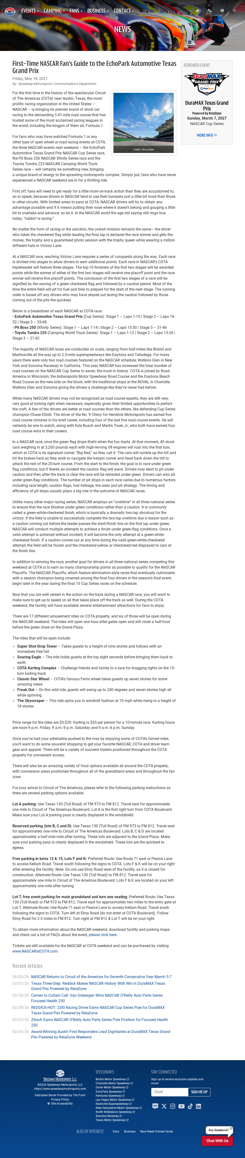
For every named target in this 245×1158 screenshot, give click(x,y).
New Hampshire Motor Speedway (117, 1108)
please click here (103, 934)
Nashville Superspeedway (112, 1104)
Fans (116, 1131)
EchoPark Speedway (109, 1091)
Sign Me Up (199, 1092)
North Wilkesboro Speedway (114, 1112)
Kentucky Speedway (109, 1095)
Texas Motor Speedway (111, 1120)
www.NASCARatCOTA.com (35, 951)
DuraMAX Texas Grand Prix (206, 107)
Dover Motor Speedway (110, 1087)
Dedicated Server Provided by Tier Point (60, 1095)
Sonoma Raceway (107, 1116)
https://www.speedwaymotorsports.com (60, 1088)
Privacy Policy (60, 1099)
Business (129, 1131)
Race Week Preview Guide (156, 1131)
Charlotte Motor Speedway (113, 1083)
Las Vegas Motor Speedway (113, 1099)
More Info (205, 136)
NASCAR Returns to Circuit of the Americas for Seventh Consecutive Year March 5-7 (101, 976)
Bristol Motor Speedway (111, 1079)
